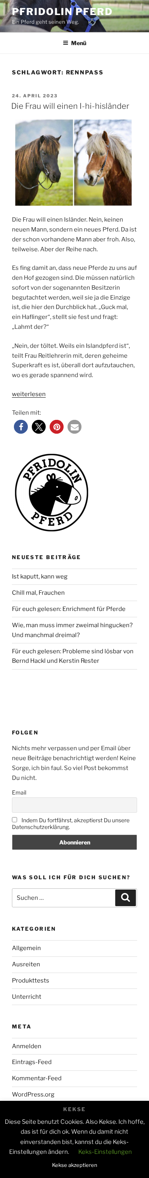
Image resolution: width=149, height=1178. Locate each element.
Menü (78, 43)
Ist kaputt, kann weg (40, 576)
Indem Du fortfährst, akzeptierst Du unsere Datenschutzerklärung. (71, 823)
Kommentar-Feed (37, 1078)
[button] (21, 427)
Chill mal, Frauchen (38, 592)
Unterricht (26, 996)
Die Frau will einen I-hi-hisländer (70, 106)
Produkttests (30, 980)
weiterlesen (29, 394)
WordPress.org (33, 1094)
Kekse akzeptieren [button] (74, 1165)
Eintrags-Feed (32, 1062)
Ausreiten (26, 964)
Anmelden (26, 1046)
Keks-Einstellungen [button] (105, 1151)
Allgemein (26, 948)
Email (19, 792)
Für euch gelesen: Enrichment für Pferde (69, 609)
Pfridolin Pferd (62, 11)
